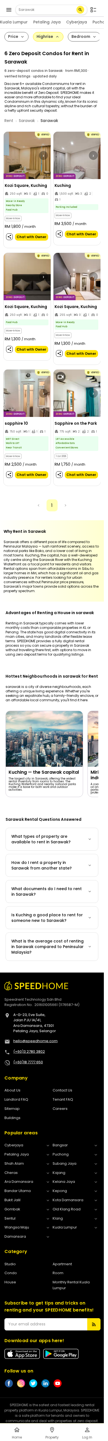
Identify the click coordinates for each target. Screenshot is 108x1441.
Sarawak (27, 120)
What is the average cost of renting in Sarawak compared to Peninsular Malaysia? (47, 946)
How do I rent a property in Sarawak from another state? (41, 865)
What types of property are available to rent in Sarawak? (41, 839)
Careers (60, 1108)
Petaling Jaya (47, 22)
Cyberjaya (76, 22)
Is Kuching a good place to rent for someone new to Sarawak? (47, 917)
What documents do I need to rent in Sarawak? (46, 891)
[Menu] (8, 9)
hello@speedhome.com (35, 1041)
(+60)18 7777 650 (28, 1062)
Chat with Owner (31, 237)
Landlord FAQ (16, 1099)
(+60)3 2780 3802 (29, 1051)
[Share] (9, 236)
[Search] (80, 10)
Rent (8, 120)
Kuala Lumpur (14, 22)
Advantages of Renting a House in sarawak (50, 613)
